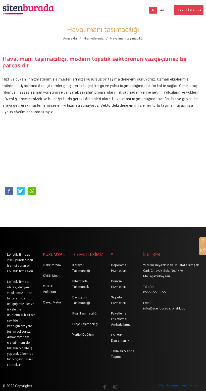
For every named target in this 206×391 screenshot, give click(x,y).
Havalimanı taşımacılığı (126, 38)
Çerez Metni (52, 302)
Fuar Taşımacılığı (84, 313)
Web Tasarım (168, 385)
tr (153, 10)
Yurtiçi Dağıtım (83, 334)
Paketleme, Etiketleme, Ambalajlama (121, 318)
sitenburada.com (191, 385)
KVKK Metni (51, 276)
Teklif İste (186, 10)
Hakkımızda (52, 265)
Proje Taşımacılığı (85, 324)
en (162, 10)
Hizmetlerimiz (94, 38)
